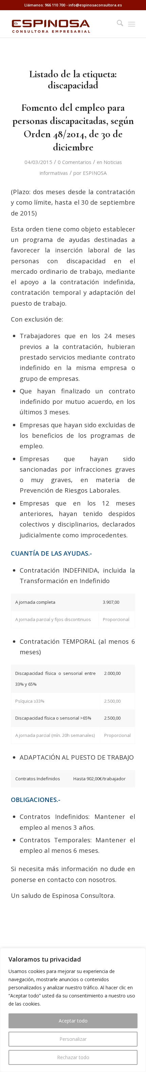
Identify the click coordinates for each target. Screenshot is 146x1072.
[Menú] (131, 24)
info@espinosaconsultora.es (95, 4)
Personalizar (73, 1039)
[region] (73, 1010)
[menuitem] (116, 24)
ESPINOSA (95, 172)
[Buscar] (116, 24)
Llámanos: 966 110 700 (44, 4)
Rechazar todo (73, 1057)
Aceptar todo (73, 1020)
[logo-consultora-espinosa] (60, 24)
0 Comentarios (74, 162)
